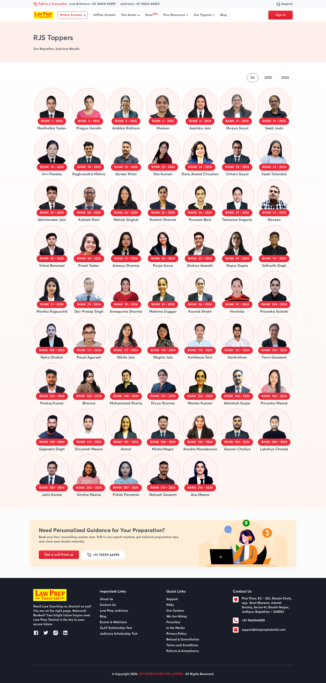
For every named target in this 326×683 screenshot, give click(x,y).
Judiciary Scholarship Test (118, 633)
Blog (223, 15)
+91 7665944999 (253, 620)
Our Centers (175, 610)
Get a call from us (58, 554)
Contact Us (108, 605)
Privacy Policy (176, 633)
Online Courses (71, 15)
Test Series (128, 15)
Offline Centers (104, 15)
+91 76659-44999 (103, 4)
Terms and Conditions (182, 645)
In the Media (175, 628)
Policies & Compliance (182, 651)
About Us (106, 599)
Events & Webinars (113, 622)
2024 (285, 77)
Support (286, 4)
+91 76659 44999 (106, 555)
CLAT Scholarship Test (116, 628)
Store (151, 15)
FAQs (170, 605)
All (253, 77)
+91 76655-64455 (147, 4)
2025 (268, 77)
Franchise (173, 622)
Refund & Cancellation (182, 639)
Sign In (281, 15)
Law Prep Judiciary (114, 610)
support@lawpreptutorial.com (264, 629)
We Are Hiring (176, 616)
